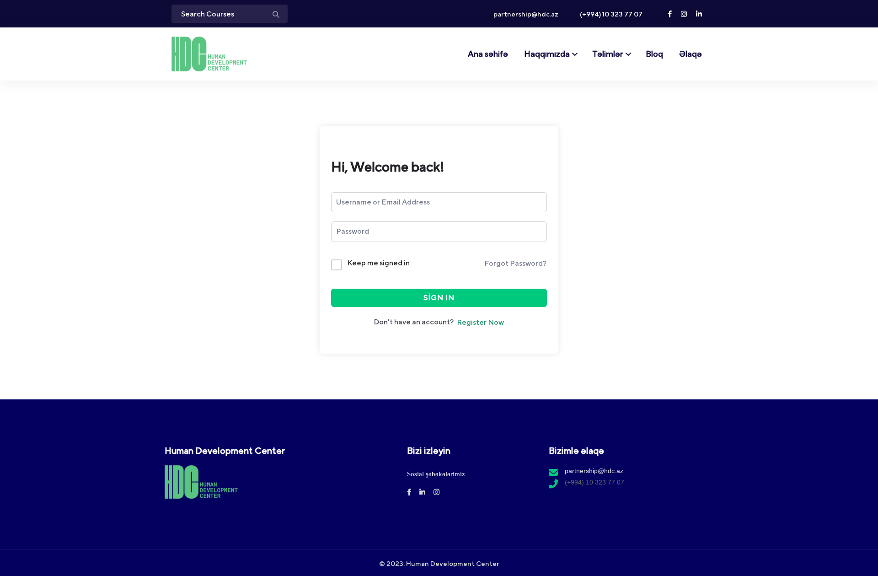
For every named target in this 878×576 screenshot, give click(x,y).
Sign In (439, 297)
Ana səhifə (488, 54)
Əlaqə (690, 54)
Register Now (480, 322)
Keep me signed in (378, 262)
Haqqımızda (547, 54)
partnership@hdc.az (525, 14)
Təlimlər (607, 54)
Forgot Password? (515, 263)
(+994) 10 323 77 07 (610, 14)
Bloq (654, 54)
